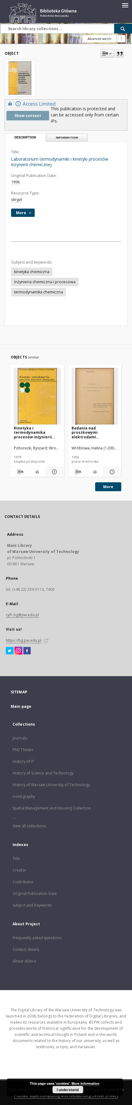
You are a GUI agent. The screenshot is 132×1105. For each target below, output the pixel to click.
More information (85, 1083)
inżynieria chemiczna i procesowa (45, 281)
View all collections (29, 826)
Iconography (24, 796)
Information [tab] (67, 137)
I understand (68, 1089)
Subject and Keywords (32, 905)
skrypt (16, 199)
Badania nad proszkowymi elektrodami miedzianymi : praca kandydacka (91, 432)
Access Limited (39, 104)
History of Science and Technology (43, 773)
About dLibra (24, 961)
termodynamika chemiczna (38, 292)
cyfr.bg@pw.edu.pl (22, 614)
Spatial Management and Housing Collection (52, 808)
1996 (15, 182)
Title (16, 858)
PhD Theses (23, 749)
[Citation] (120, 53)
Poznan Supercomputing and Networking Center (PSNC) (66, 1095)
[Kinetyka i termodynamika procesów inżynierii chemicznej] (37, 396)
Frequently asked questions (37, 937)
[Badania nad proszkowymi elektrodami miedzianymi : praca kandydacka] (95, 396)
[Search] (123, 28)
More (108, 486)
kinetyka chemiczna (31, 271)
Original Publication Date (35, 893)
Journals (20, 738)
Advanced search (99, 39)
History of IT (23, 761)
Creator (19, 870)
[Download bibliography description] (20, 472)
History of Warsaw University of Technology (51, 784)
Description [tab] (25, 137)
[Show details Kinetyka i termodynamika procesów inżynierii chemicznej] (54, 472)
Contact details (26, 949)
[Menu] (124, 5)
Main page (21, 706)
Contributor (23, 881)
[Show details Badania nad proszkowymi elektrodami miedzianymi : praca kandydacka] (111, 472)
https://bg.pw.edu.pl (23, 640)
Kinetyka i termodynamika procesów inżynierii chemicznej (33, 432)
